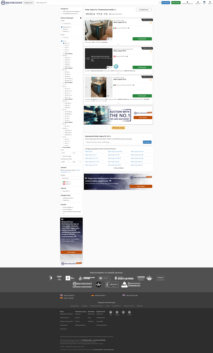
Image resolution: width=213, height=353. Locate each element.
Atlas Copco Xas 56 (137, 165)
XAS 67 (67, 57)
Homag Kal (84, 306)
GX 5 (67, 139)
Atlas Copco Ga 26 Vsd (115, 151)
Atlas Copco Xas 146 (137, 151)
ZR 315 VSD (69, 78)
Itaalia (67, 182)
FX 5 (67, 45)
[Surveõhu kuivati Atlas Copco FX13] (98, 87)
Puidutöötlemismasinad (70, 13)
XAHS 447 (68, 135)
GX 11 (67, 141)
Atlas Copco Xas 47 (137, 162)
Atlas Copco (67, 27)
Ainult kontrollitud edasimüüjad (72, 212)
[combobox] (71, 178)
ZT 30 (67, 118)
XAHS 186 (68, 132)
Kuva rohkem (119, 168)
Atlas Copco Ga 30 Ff (114, 158)
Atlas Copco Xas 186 (137, 158)
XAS (65, 55)
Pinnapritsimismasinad (96, 306)
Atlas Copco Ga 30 (113, 155)
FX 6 (67, 49)
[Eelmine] (86, 30)
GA (65, 86)
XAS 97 (67, 62)
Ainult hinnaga (67, 156)
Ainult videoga (68, 209)
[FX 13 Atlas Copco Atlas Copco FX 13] (98, 30)
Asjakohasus (144, 10)
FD (64, 124)
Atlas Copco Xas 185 (137, 155)
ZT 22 (67, 120)
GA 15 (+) (68, 91)
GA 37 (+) (68, 95)
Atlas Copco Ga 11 (90, 155)
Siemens (66, 31)
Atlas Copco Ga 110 (91, 165)
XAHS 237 (68, 130)
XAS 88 (67, 64)
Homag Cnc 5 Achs (129, 306)
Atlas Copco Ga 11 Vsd (92, 162)
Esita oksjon (143, 117)
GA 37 (67, 93)
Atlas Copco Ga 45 (113, 162)
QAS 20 (68, 105)
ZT (64, 109)
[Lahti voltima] (118, 44)
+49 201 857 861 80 (132, 295)
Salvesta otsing (119, 128)
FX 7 (67, 52)
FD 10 (67, 126)
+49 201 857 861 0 (100, 295)
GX (64, 137)
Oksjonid (66, 200)
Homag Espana (74, 306)
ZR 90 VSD (68, 114)
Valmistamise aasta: (66, 159)
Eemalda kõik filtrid (116, 14)
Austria (68, 184)
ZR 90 (67, 72)
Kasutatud (66, 191)
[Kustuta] (160, 2)
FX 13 (67, 43)
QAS (65, 101)
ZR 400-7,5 (68, 80)
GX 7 (67, 145)
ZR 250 (67, 76)
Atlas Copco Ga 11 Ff (91, 158)
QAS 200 (68, 103)
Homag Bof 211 (116, 306)
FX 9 (67, 47)
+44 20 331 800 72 (68, 295)
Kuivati (108, 306)
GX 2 (67, 143)
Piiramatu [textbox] (65, 178)
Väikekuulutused (68, 198)
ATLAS (65, 29)
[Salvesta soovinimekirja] (151, 23)
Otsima (166, 3)
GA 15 (67, 88)
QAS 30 (68, 107)
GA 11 (67, 97)
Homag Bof (140, 306)
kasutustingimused (109, 349)
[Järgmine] (111, 30)
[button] (210, 2)
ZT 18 (67, 116)
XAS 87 (67, 60)
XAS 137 (68, 66)
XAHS (65, 128)
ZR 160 (67, 74)
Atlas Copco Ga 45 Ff (114, 165)
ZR (65, 70)
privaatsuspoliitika (98, 349)
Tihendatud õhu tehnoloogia (71, 11)
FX (64, 41)
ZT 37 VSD (68, 112)
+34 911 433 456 (68, 298)
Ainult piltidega (68, 207)
